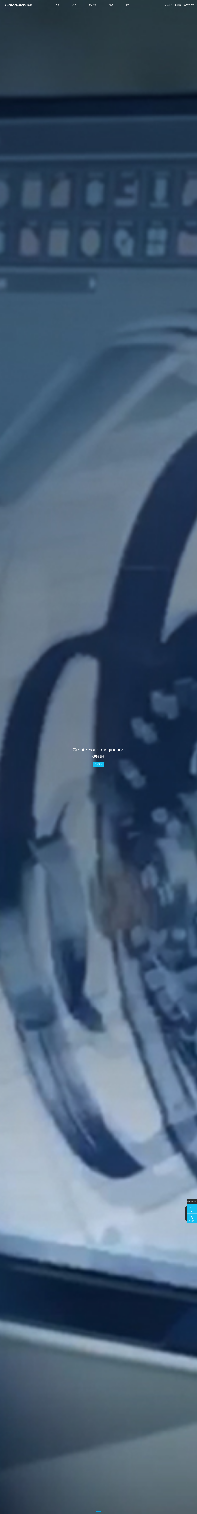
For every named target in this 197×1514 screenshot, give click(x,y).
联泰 (128, 5)
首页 (57, 5)
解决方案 (92, 5)
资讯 (111, 5)
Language (190, 5)
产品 (74, 5)
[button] (98, 1511)
